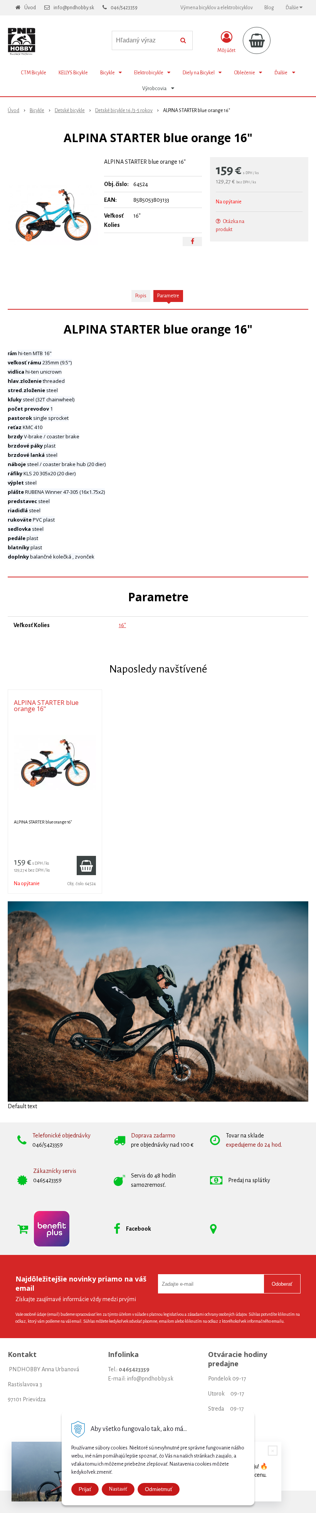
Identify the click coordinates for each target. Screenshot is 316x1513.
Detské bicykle (70, 110)
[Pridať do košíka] (86, 865)
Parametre (168, 296)
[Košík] (257, 40)
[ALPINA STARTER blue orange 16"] (53, 215)
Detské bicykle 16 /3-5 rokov (124, 110)
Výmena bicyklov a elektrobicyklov (216, 7)
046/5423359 (124, 7)
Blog (269, 7)
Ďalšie (292, 7)
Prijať (85, 1489)
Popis (140, 296)
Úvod (30, 7)
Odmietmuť (158, 1489)
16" (122, 625)
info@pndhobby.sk (74, 7)
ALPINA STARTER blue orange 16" (46, 705)
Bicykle (37, 110)
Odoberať (282, 1284)
